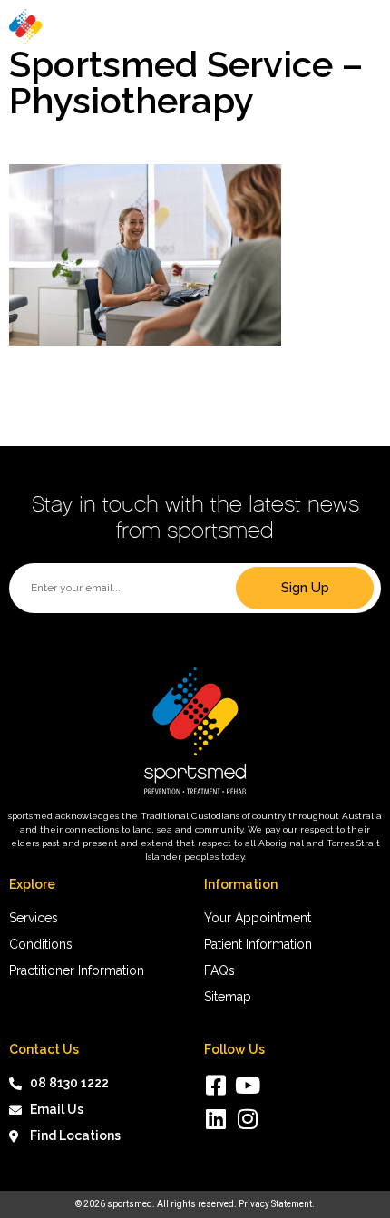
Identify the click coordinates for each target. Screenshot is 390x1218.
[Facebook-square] (215, 1085)
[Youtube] (247, 1085)
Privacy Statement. (277, 1204)
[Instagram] (247, 1118)
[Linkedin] (215, 1118)
